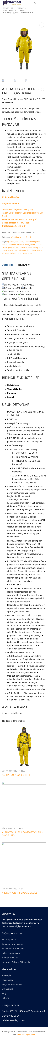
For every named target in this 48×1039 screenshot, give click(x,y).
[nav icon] (42, 3)
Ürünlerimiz (7, 989)
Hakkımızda (7, 980)
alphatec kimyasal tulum (19, 244)
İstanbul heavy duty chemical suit (28, 250)
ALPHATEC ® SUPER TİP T (16, 775)
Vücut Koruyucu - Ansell (21, 237)
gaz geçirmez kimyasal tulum (20, 247)
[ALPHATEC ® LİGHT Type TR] (40, 90)
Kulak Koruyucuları (11, 953)
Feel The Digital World (26, 1034)
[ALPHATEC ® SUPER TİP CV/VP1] (44, 90)
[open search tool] (35, 3)
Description (8, 265)
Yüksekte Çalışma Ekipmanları (16, 962)
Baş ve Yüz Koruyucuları (13, 948)
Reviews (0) (24, 265)
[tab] (8, 265)
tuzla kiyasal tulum (24, 253)
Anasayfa (6, 975)
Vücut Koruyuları (10, 957)
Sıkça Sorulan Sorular (12, 984)
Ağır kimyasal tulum (15, 241)
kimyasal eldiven (9, 253)
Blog (4, 993)
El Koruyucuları (9, 939)
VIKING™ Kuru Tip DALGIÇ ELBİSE (20, 892)
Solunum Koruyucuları (12, 944)
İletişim (5, 998)
